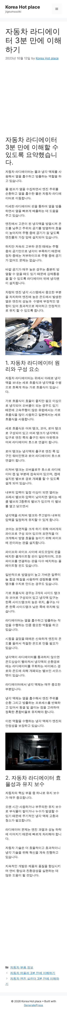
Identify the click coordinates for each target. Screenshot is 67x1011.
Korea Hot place (22, 7)
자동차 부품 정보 (21, 967)
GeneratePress (33, 1005)
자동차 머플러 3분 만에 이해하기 (32, 973)
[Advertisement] (33, 100)
